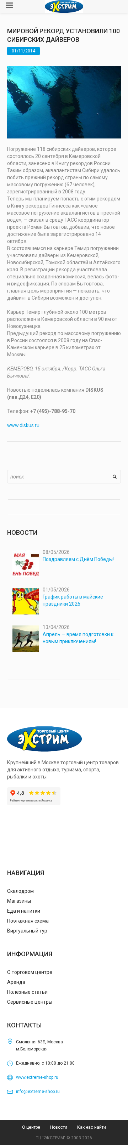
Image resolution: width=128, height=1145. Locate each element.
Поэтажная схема (28, 921)
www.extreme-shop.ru (37, 1077)
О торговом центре (29, 972)
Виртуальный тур (27, 931)
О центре (31, 1127)
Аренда (16, 982)
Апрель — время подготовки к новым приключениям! (78, 637)
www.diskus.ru (23, 425)
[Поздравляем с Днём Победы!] (25, 563)
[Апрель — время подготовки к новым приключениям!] (25, 638)
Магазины (19, 901)
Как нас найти (91, 1127)
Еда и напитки (23, 911)
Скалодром (20, 891)
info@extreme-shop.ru (38, 1091)
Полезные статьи (27, 992)
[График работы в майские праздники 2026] (25, 601)
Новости (58, 1127)
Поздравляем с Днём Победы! (78, 559)
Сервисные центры (29, 1002)
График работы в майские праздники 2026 (73, 600)
